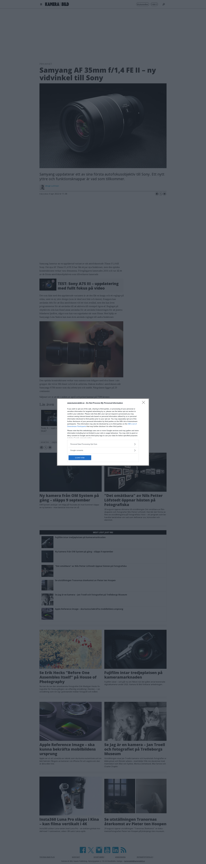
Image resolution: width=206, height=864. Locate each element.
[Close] (144, 403)
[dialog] (103, 432)
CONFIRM (80, 458)
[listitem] (103, 444)
